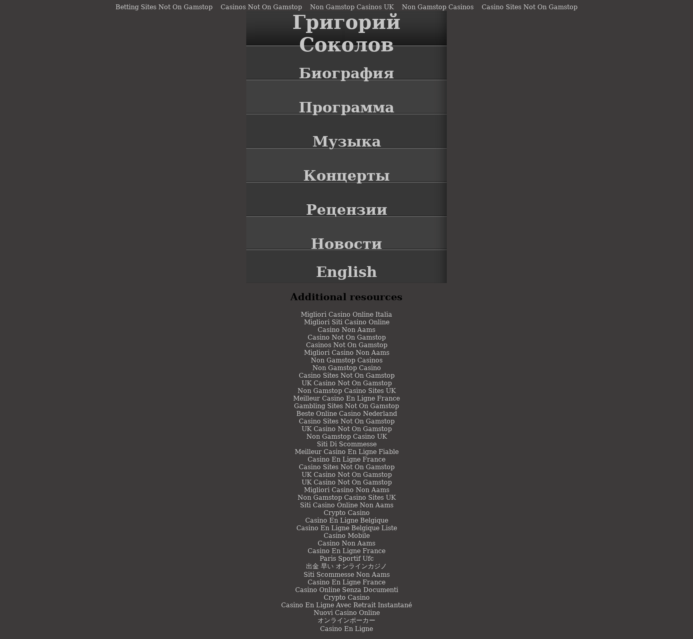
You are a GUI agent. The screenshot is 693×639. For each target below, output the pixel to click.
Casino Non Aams (346, 330)
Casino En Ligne (346, 629)
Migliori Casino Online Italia (346, 314)
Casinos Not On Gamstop (261, 7)
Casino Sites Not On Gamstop (530, 7)
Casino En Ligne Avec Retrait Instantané (346, 605)
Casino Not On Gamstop (347, 337)
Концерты (346, 175)
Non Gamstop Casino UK (346, 436)
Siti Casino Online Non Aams (346, 505)
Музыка (346, 141)
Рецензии (346, 209)
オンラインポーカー (346, 620)
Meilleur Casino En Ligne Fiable (347, 452)
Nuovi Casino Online (347, 613)
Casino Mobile (347, 535)
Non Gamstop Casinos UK (352, 7)
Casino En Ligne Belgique (346, 520)
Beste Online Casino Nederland (346, 413)
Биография (346, 73)
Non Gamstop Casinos (438, 7)
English (346, 271)
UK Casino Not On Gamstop (347, 383)
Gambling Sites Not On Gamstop (346, 406)
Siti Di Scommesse (347, 444)
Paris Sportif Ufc (347, 558)
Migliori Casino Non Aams (346, 352)
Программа (346, 107)
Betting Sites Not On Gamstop (164, 7)
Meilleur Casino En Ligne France (346, 398)
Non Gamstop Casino (346, 368)
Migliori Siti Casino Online (346, 322)
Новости (346, 243)
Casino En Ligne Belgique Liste (346, 528)
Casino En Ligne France (346, 459)
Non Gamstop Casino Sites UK (347, 391)
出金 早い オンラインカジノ (346, 566)
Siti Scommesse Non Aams (347, 574)
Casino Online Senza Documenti (346, 590)
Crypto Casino (347, 513)
